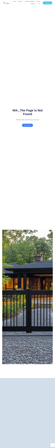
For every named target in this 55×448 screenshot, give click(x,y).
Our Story (38, 1)
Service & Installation (29, 1)
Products (20, 1)
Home (14, 1)
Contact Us (33, 3)
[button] (39, 3)
